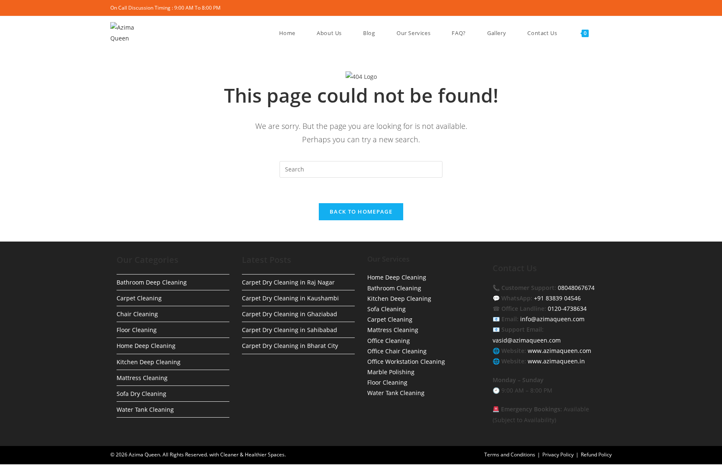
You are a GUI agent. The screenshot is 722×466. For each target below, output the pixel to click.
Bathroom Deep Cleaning (152, 282)
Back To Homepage (361, 211)
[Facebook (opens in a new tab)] (571, 8)
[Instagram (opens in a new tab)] (590, 8)
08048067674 (576, 288)
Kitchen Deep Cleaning (148, 362)
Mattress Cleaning (142, 378)
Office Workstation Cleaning (406, 361)
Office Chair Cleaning (397, 351)
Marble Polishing (390, 372)
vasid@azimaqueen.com (527, 340)
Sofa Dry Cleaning (141, 394)
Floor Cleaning (137, 330)
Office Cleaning (388, 341)
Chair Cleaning (137, 314)
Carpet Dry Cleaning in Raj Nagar (288, 282)
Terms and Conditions (509, 454)
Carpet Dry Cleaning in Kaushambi (290, 298)
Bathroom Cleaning (394, 288)
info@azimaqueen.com (552, 319)
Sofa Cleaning (386, 309)
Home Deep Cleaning (146, 346)
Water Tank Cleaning (145, 409)
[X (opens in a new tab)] (561, 8)
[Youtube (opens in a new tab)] (600, 8)
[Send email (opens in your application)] (608, 8)
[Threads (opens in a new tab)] (580, 8)
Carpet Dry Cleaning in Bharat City (290, 346)
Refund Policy (596, 454)
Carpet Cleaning (139, 298)
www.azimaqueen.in (556, 361)
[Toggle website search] (603, 33)
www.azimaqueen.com (559, 351)
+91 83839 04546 (557, 298)
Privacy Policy (558, 454)
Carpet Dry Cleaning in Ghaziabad (289, 314)
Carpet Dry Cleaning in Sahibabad (289, 330)
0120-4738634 (567, 308)
